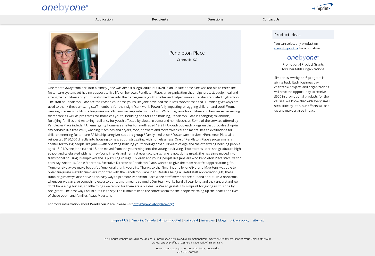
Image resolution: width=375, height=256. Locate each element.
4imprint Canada (143, 220)
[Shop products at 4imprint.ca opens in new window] (322, 7)
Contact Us (271, 19)
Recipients (160, 19)
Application (104, 19)
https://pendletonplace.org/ (153, 204)
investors (208, 220)
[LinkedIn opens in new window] (183, 229)
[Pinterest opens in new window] (212, 229)
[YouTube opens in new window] (202, 229)
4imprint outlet (170, 220)
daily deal (191, 220)
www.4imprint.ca (286, 48)
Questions (215, 19)
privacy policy (239, 220)
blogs (222, 220)
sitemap (258, 220)
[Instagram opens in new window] (192, 229)
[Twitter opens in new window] (173, 229)
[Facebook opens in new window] (163, 229)
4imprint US (119, 220)
